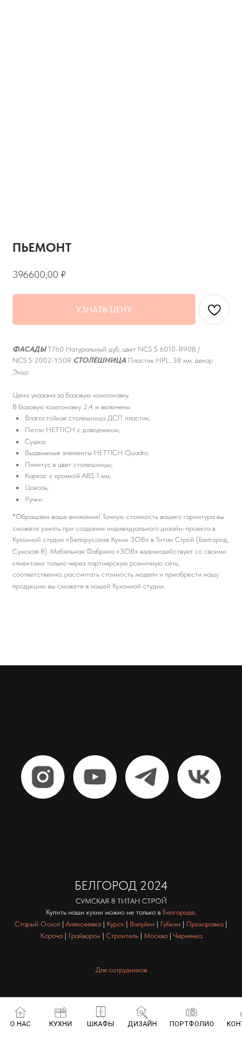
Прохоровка (204, 924)
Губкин (170, 924)
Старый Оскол (37, 924)
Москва (156, 935)
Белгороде (179, 912)
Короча (51, 935)
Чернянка (187, 935)
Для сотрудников (121, 969)
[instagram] (43, 777)
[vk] (199, 777)
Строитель (122, 935)
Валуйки (142, 924)
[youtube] (95, 777)
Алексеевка (83, 924)
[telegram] (147, 777)
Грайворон (84, 935)
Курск (115, 924)
